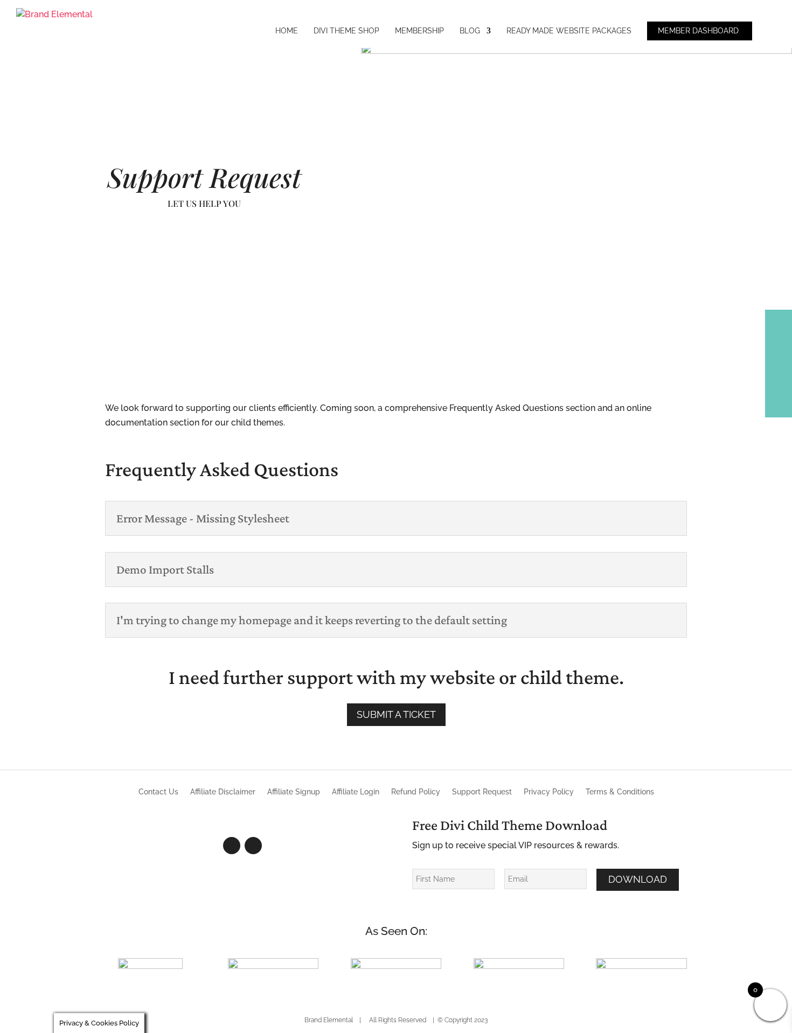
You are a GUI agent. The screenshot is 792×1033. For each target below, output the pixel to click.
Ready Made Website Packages (568, 31)
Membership (419, 31)
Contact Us (158, 792)
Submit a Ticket (396, 714)
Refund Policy (415, 792)
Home (286, 31)
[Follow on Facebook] (231, 845)
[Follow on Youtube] (253, 845)
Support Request (482, 792)
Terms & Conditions (620, 792)
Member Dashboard (698, 31)
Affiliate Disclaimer (222, 792)
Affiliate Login (355, 792)
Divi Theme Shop (346, 31)
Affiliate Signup (293, 792)
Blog (470, 31)
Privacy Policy (549, 792)
